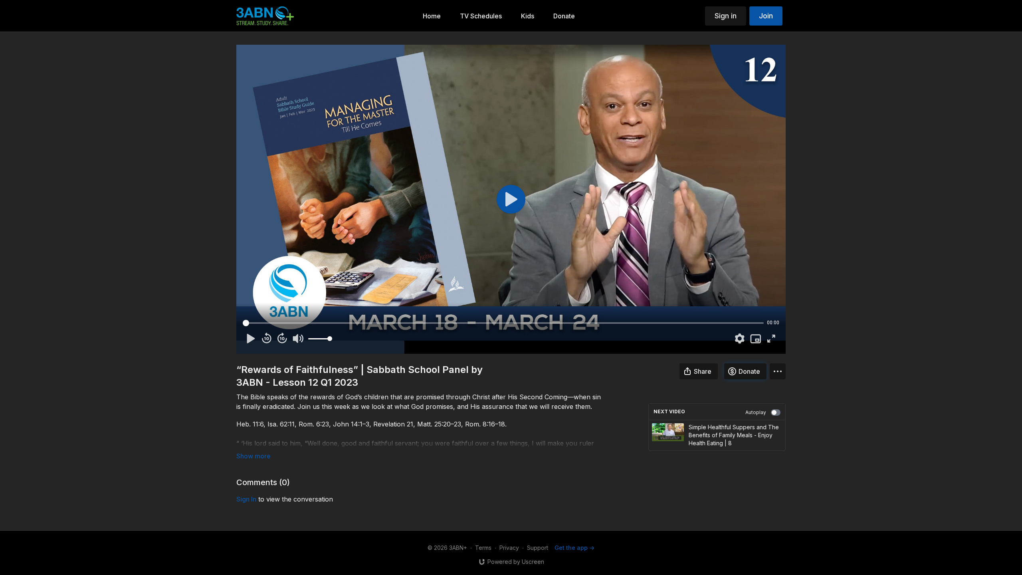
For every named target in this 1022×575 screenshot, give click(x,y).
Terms (483, 547)
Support (537, 547)
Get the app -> (574, 547)
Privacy (509, 547)
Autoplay (755, 412)
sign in (246, 499)
